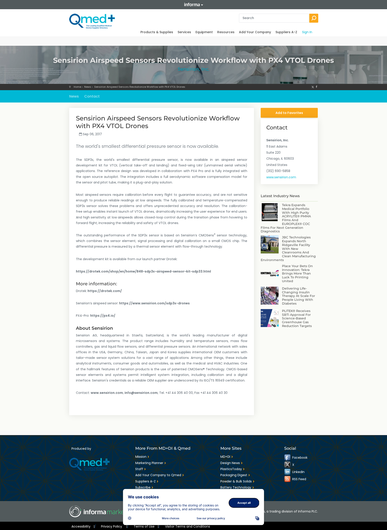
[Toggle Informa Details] (193, 4)
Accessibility (83, 526)
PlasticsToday (231, 469)
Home (77, 87)
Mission (140, 456)
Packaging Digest (233, 475)
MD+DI (225, 456)
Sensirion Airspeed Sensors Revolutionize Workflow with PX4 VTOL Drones (139, 87)
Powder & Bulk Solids (236, 481)
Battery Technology (235, 487)
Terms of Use (146, 526)
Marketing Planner (149, 463)
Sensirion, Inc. (193, 69)
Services (184, 32)
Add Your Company (255, 32)
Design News (230, 463)
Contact (92, 96)
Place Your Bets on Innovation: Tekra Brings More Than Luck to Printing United (297, 273)
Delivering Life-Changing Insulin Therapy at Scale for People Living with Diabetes (298, 295)
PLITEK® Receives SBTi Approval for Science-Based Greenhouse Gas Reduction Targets (297, 318)
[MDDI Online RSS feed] (287, 479)
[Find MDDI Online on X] (287, 464)
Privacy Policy (114, 526)
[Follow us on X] (312, 87)
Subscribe (142, 487)
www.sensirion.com (281, 177)
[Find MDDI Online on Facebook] (287, 457)
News (87, 87)
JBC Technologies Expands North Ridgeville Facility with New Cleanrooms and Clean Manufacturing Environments (288, 248)
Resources (225, 32)
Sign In (307, 32)
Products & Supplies (156, 32)
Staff (139, 469)
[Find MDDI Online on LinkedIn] (287, 472)
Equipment (204, 32)
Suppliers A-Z (286, 32)
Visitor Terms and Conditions (187, 526)
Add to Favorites (289, 113)
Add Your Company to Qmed (158, 475)
